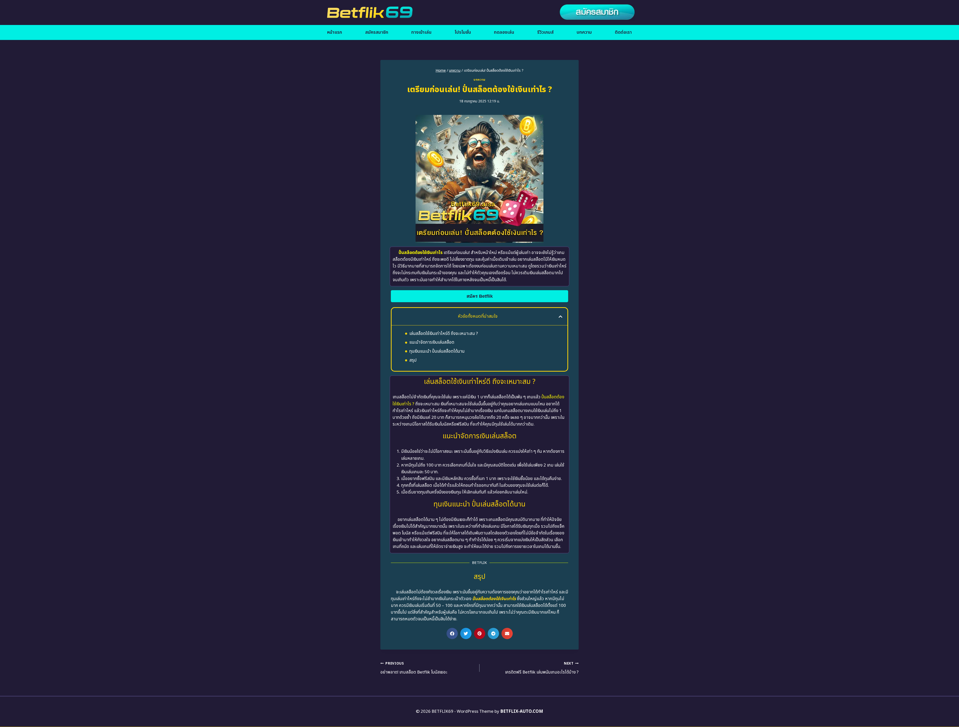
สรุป (413, 360)
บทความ (584, 32)
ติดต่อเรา (623, 32)
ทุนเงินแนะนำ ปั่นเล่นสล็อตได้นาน (437, 351)
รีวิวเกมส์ (545, 32)
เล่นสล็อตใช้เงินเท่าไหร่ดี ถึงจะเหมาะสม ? (443, 333)
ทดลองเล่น (504, 32)
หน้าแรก (334, 32)
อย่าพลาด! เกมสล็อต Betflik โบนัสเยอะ (413, 668)
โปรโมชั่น (463, 32)
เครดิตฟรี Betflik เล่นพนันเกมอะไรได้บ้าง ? (542, 668)
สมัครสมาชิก (376, 32)
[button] (560, 316)
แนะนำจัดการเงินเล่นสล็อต (431, 342)
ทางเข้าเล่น (421, 32)
